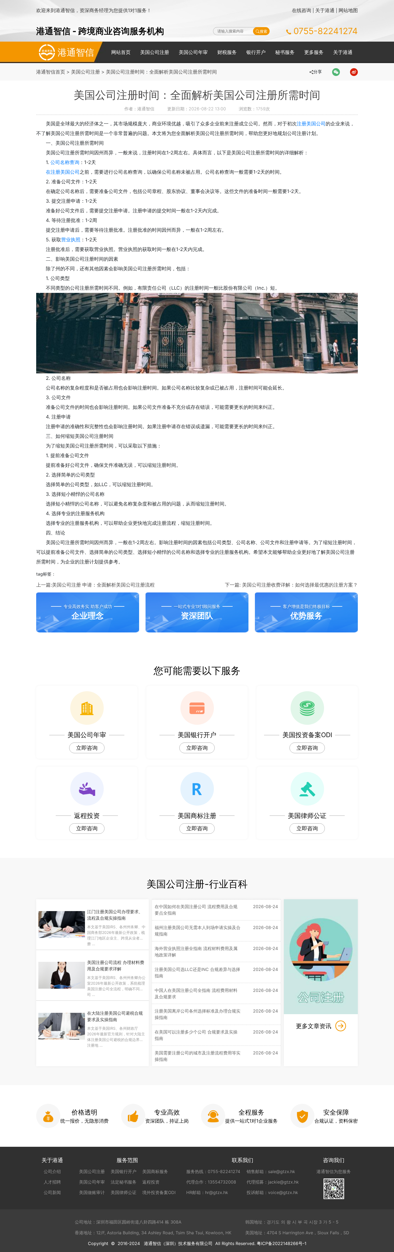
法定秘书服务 (123, 1182)
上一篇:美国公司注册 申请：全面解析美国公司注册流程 (95, 585)
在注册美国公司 (63, 172)
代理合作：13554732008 (211, 1182)
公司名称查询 (64, 162)
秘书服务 (285, 52)
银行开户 (256, 52)
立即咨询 (87, 748)
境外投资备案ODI (159, 1192)
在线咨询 (301, 10)
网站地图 (348, 10)
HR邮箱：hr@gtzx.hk (207, 1192)
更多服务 (314, 52)
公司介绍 (52, 1171)
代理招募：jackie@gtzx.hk (273, 1182)
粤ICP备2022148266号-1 (281, 1243)
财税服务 (227, 52)
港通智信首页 (50, 72)
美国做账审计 (92, 1192)
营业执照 (70, 239)
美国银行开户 (123, 1171)
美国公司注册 (154, 52)
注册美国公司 (311, 123)
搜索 (263, 31)
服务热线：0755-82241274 (213, 1171)
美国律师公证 (123, 1192)
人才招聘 (52, 1182)
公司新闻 (52, 1192)
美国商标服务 (155, 1171)
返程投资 (150, 1182)
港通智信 (76, 52)
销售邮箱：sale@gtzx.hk (271, 1171)
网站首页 (121, 52)
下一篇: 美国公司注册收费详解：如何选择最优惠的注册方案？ (291, 585)
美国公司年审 (193, 52)
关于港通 (324, 10)
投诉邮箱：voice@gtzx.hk (272, 1192)
